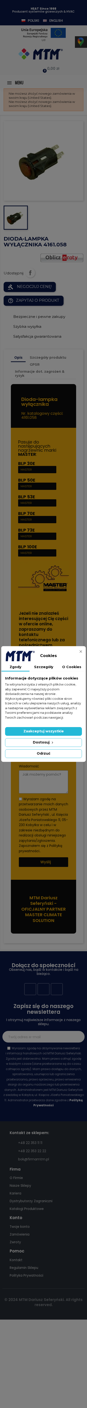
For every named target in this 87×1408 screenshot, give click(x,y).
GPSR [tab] (35, 364)
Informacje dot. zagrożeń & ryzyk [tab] (40, 374)
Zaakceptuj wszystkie (43, 731)
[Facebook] (30, 989)
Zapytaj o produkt (33, 301)
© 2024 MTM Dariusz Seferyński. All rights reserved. (43, 1302)
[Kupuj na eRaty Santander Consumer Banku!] (61, 257)
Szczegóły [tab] (43, 667)
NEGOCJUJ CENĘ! (30, 287)
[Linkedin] (57, 989)
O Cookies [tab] (71, 667)
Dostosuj (42, 742)
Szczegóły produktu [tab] (48, 357)
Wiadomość (29, 766)
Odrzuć (43, 753)
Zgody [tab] (15, 667)
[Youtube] (43, 989)
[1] (78, 1037)
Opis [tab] (18, 357)
